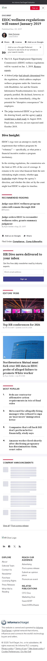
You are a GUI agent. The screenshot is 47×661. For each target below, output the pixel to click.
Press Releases (8, 584)
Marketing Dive (28, 597)
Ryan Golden (9, 226)
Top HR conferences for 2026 (21, 325)
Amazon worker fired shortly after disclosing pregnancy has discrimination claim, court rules (25, 445)
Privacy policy (8, 648)
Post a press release (20, 525)
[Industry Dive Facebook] (9, 546)
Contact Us (7, 569)
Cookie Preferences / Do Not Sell (16, 651)
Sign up (35, 8)
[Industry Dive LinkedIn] (4, 546)
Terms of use (21, 648)
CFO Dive (26, 593)
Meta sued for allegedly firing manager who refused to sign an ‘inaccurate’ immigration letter (25, 415)
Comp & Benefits (34, 241)
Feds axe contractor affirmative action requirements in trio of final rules (25, 399)
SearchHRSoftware (30, 605)
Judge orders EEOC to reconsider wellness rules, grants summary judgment (20, 220)
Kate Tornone (14, 34)
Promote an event (30, 579)
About (4, 561)
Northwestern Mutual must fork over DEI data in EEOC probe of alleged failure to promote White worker (20, 367)
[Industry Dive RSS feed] (19, 546)
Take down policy (36, 648)
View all (6, 525)
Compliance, (19, 241)
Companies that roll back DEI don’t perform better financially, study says (25, 430)
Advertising (27, 564)
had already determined (29, 75)
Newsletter (6, 573)
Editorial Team (8, 565)
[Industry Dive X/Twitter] (14, 546)
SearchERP (27, 601)
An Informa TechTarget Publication (23, 2)
